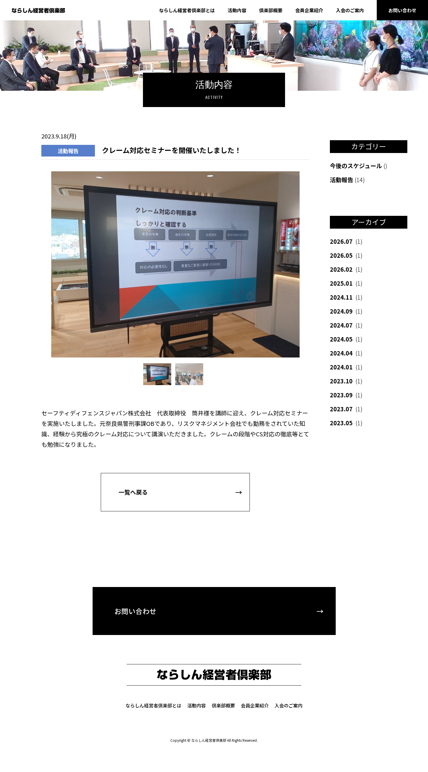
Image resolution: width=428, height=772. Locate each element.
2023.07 (346, 409)
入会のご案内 (350, 10)
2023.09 (346, 395)
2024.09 (346, 311)
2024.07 (346, 325)
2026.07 (346, 241)
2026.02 (346, 269)
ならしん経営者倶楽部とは (187, 10)
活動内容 (237, 10)
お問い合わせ (402, 10)
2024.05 (346, 339)
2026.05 (346, 255)
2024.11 (346, 297)
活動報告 (347, 179)
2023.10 (346, 381)
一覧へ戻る (133, 492)
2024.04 (346, 353)
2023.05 (346, 423)
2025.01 (346, 283)
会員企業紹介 (309, 10)
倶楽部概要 (270, 10)
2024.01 (346, 367)
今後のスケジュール (358, 165)
